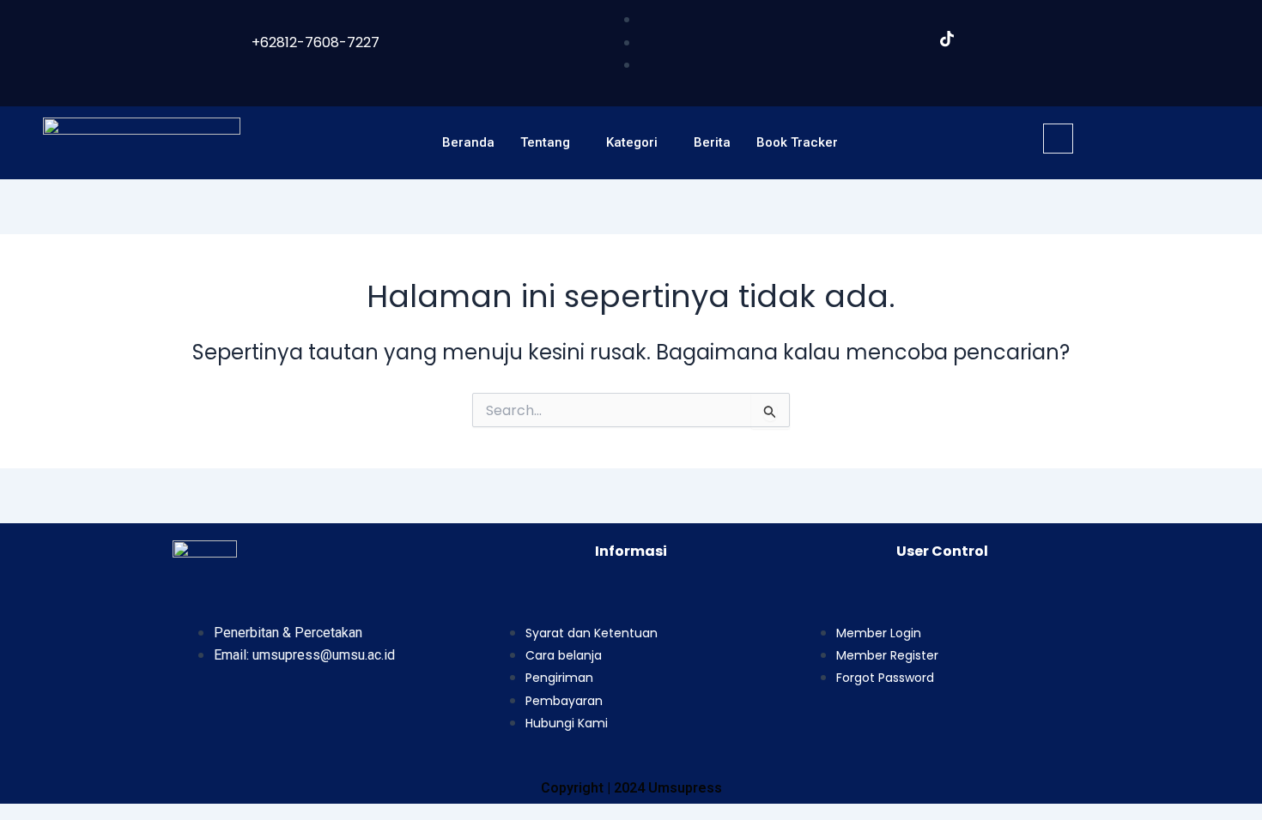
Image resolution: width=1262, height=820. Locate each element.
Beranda (468, 142)
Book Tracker (797, 142)
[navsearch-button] (1058, 139)
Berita (712, 142)
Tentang (545, 142)
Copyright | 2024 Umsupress (631, 788)
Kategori (632, 142)
